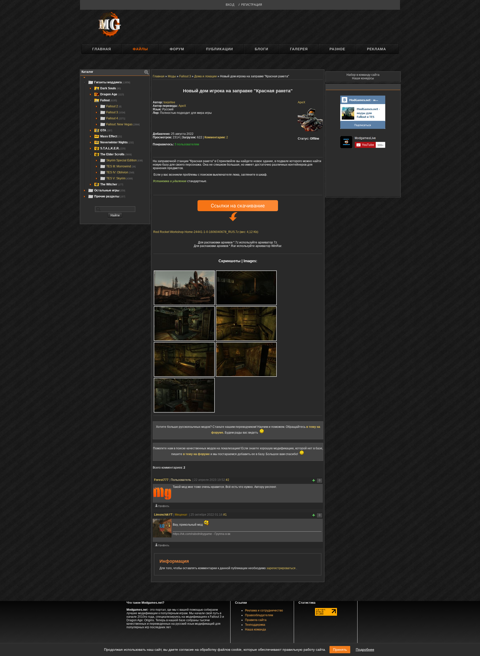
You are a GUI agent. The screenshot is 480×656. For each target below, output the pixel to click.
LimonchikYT (163, 514)
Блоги (261, 49)
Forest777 (161, 480)
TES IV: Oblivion (120, 172)
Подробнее (365, 649)
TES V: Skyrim (119, 178)
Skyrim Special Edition (124, 160)
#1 (225, 514)
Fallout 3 (115, 112)
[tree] (115, 139)
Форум (177, 49)
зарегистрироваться (281, 568)
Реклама (376, 49)
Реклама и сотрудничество (264, 610)
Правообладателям (259, 615)
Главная (101, 49)
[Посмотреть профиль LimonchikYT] (162, 546)
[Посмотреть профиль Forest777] (162, 507)
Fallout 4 (115, 118)
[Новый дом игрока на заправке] (184, 288)
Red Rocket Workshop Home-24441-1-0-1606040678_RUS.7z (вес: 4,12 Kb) (205, 232)
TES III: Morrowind (121, 166)
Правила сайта (255, 620)
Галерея (299, 49)
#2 (227, 480)
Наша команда (255, 629)
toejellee (169, 102)
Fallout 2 (114, 106)
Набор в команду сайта (363, 75)
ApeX (301, 102)
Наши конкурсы (363, 78)
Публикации (219, 49)
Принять (340, 649)
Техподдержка (255, 624)
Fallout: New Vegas (123, 124)
